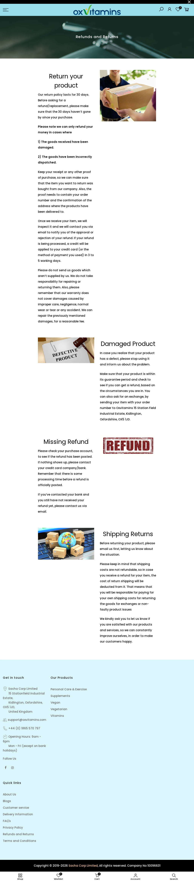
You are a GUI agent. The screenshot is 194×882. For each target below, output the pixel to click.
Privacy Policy (13, 828)
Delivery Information (18, 814)
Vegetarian (59, 709)
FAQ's (7, 821)
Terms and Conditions (19, 841)
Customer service (16, 808)
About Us (9, 794)
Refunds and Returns (18, 834)
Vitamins (57, 716)
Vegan (55, 703)
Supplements (60, 696)
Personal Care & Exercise (69, 689)
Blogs (7, 801)
